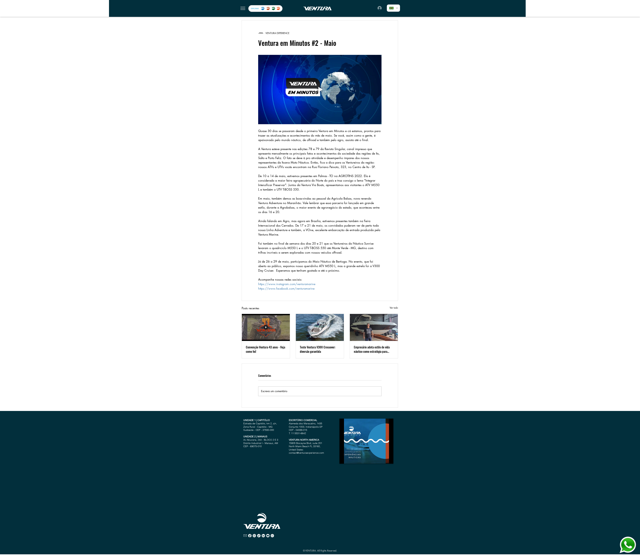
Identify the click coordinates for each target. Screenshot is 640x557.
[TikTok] (258, 535)
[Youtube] (268, 535)
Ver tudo (394, 307)
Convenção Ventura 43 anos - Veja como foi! (265, 349)
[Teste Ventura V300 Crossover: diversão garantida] (320, 327)
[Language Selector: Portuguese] (393, 8)
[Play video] (320, 89)
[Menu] (243, 8)
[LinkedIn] (263, 535)
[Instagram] (254, 535)
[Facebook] (250, 535)
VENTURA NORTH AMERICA (304, 439)
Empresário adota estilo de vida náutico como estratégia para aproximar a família (372, 349)
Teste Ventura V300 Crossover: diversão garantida (317, 349)
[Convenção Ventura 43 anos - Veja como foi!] (266, 327)
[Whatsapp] (272, 535)
